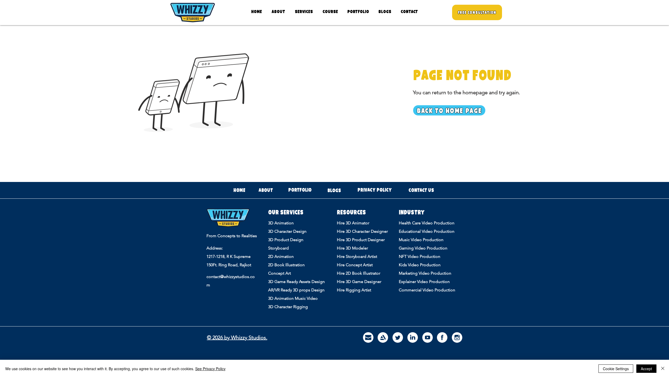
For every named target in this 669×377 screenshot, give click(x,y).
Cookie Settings (616, 368)
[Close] (663, 368)
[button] (304, 11)
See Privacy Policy (210, 368)
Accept (646, 368)
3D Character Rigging (288, 306)
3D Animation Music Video (293, 298)
